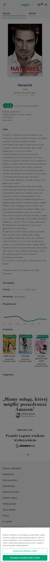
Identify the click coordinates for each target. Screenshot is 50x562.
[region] (25, 544)
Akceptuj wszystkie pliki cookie (25, 558)
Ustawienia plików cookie (25, 551)
